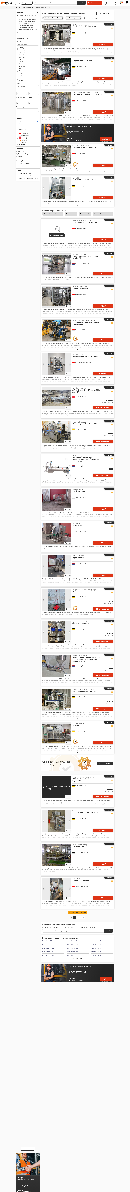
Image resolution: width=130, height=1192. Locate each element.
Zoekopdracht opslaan (78, 912)
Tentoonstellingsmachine (26, 154)
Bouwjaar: (19, 100)
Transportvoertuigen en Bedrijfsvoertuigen (26, 26)
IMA (21, 73)
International (46, 944)
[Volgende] (69, 35)
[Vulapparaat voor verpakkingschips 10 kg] (56, 600)
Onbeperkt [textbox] (22, 129)
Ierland (24, 140)
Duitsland (25, 133)
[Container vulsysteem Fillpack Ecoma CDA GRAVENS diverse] (56, 364)
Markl (21, 55)
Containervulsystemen (28, 19)
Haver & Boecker (24, 71)
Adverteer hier (28, 1149)
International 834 (96, 948)
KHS (21, 75)
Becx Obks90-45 (47, 941)
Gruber (22, 66)
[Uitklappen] (77, 54)
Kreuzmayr (23, 78)
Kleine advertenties (26, 164)
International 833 (96, 944)
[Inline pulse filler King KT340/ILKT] (56, 500)
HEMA (21, 68)
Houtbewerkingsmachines (29, 30)
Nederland (25, 135)
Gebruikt (22, 156)
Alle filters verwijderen (92, 18)
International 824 (96, 941)
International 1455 (48, 952)
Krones (22, 50)
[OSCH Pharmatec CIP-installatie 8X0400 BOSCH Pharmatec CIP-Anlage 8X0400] (56, 103)
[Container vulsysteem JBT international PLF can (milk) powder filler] (56, 264)
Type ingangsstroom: (22, 107)
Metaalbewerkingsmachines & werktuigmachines (28, 22)
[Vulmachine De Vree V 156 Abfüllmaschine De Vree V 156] (56, 156)
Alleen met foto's (25, 173)
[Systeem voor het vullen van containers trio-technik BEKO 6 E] (56, 632)
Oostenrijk (25, 138)
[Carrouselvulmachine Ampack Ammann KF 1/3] (56, 69)
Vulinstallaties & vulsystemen (27, 16)
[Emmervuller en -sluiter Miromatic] (56, 733)
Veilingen (22, 166)
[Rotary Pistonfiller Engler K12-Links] (56, 566)
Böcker (21, 62)
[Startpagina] (16, 7)
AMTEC (22, 48)
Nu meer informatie (105, 763)
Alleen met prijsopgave (25, 97)
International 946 (96, 955)
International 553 (72, 948)
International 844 (96, 952)
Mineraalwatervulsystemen (53, 214)
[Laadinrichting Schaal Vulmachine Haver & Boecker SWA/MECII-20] (56, 699)
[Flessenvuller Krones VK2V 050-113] (56, 889)
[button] (127, 3)
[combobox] (28, 129)
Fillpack (22, 64)
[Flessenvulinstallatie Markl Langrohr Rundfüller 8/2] (56, 432)
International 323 (48, 955)
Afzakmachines (71, 214)
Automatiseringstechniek (28, 32)
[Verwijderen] (62, 18)
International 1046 (48, 948)
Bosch (21, 59)
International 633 (72, 955)
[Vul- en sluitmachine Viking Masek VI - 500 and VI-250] (56, 821)
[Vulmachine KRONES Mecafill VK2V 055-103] (56, 188)
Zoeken (82, 3)
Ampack (22, 52)
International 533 (72, 944)
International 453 (72, 941)
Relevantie (105, 13)
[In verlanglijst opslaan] (112, 27)
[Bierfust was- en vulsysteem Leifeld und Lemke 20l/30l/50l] (56, 35)
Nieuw (21, 151)
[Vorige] (43, 35)
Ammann (22, 57)
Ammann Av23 (85, 214)
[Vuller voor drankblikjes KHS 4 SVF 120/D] (56, 855)
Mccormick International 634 (103, 214)
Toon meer (78, 958)
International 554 (72, 952)
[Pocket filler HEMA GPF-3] (56, 533)
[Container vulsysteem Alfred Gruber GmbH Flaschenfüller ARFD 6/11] (56, 398)
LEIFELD (22, 80)
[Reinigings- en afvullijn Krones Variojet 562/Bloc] (56, 297)
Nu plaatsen (106, 139)
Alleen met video (25, 176)
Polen (23, 142)
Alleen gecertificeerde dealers (28, 178)
